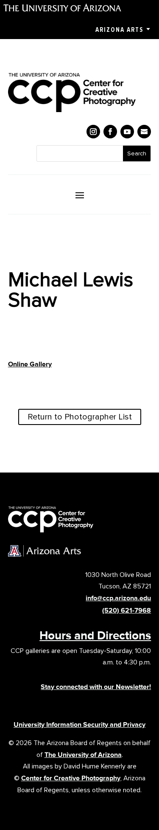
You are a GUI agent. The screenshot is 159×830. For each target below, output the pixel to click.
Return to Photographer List (80, 417)
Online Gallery (30, 364)
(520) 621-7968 (126, 610)
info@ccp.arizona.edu (118, 598)
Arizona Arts (119, 30)
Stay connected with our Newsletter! (96, 687)
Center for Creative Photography (70, 778)
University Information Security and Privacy (79, 724)
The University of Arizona (83, 755)
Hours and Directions (95, 635)
